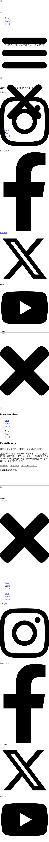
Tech (7, 18)
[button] (24, 77)
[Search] (1, 408)
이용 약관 (14, 466)
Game (7, 21)
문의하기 (4, 466)
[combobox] (24, 333)
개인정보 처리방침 (29, 466)
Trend (7, 24)
